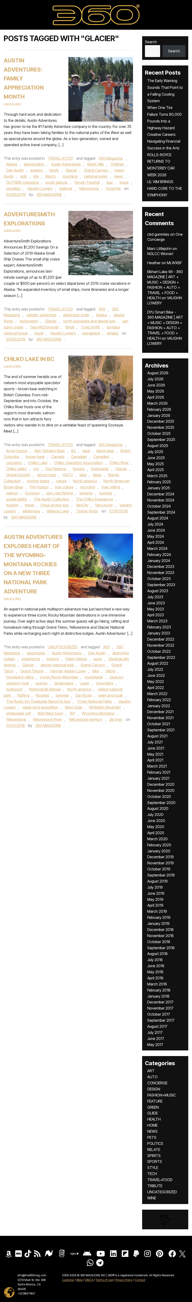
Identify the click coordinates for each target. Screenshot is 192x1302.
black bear (105, 450)
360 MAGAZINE (49, 194)
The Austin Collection (51, 499)
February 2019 (158, 917)
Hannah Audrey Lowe (68, 671)
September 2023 (161, 584)
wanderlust (91, 333)
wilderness (31, 511)
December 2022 (160, 639)
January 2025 (158, 488)
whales (112, 333)
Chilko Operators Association (78, 462)
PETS (151, 1137)
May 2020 (155, 826)
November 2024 (160, 500)
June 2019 (155, 893)
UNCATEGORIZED (63, 647)
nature (61, 481)
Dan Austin (15, 170)
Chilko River (119, 462)
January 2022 (158, 705)
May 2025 (155, 464)
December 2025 (160, 421)
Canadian (79, 456)
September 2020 (161, 802)
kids (23, 176)
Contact (140, 1280)
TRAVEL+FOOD (60, 158)
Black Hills (95, 164)
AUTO (152, 1077)
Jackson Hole (17, 683)
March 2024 (157, 548)
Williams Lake (58, 511)
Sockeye (32, 493)
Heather (154, 262)
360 (102, 309)
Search (151, 42)
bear (86, 450)
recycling (87, 487)
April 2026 (155, 397)
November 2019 (160, 863)
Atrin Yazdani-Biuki (49, 450)
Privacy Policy (124, 1280)
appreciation (34, 164)
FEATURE (154, 1101)
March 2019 (157, 911)
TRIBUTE (154, 1185)
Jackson (116, 677)
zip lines (115, 719)
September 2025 (161, 439)
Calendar (68, 1280)
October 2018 (158, 941)
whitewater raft (18, 713)
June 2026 (156, 385)
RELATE (153, 1149)
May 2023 (155, 609)
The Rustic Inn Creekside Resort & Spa (38, 701)
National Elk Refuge (45, 689)
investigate (94, 677)
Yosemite (113, 188)
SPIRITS (154, 1155)
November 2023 (160, 572)
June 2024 (156, 530)
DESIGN (153, 1089)
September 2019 (161, 875)
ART (151, 1070)
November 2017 (160, 1008)
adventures (36, 653)
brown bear (35, 456)
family (54, 170)
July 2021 (154, 742)
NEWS (152, 1131)
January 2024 (158, 560)
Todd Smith (90, 327)
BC (73, 450)
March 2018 (157, 984)
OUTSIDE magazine (22, 182)
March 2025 (157, 475)
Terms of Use (104, 1280)
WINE (151, 1198)
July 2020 (155, 814)
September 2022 (161, 657)
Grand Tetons (32, 671)
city (36, 468)
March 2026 (157, 403)
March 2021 (157, 766)
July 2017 (154, 1032)
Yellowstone (89, 188)
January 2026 (158, 415)
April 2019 (155, 905)
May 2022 (155, 681)
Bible (80, 1280)
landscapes (64, 683)
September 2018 (161, 947)
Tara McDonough (44, 327)
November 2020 (160, 790)
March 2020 (157, 839)
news (118, 176)
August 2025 (157, 445)
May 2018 (155, 972)
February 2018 (158, 990)
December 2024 (160, 494)
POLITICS (155, 1143)
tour (109, 182)
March (50, 176)
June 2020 (156, 820)
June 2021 (155, 748)
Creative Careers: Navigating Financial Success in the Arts (163, 141)
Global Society (18, 474)
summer (105, 493)
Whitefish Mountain (105, 707)
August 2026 (157, 373)
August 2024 (157, 518)
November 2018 (160, 935)
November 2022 (160, 645)
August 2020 (157, 808)
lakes (97, 474)
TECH (152, 1173)
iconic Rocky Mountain (59, 677)
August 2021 (157, 736)
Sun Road (83, 695)
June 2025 (156, 457)
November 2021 (160, 717)
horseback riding (20, 677)
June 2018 (155, 965)
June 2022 (156, 675)
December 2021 (160, 711)
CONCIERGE (157, 1083)
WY (72, 713)
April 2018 (155, 978)
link (36, 176)
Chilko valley (16, 468)
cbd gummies (158, 234)
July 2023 (155, 597)
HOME (152, 1125)
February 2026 (159, 409)
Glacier (71, 170)
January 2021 (158, 778)
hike (95, 671)
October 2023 (159, 578)
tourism (12, 505)
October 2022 (159, 651)
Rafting (23, 695)
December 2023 (160, 566)
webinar (65, 188)
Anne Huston (17, 450)
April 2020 (155, 832)
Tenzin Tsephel (87, 182)
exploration (29, 321)
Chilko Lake (38, 462)
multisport (14, 689)
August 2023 (157, 590)
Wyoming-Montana (98, 713)
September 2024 (161, 512)
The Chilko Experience (94, 499)
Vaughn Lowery (40, 188)
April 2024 (155, 542)
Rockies (42, 695)
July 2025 (155, 451)
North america (85, 481)
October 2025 (159, 433)
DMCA (89, 1280)
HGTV (68, 474)
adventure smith (76, 315)
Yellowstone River (47, 719)
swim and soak (110, 695)
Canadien (101, 456)
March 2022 (157, 693)
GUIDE (152, 1113)
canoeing (14, 462)
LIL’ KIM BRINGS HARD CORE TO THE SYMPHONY (164, 188)
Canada (57, 456)
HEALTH (154, 1119)
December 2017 (160, 1002)
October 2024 (159, 506)
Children (117, 164)
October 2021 (158, 723)
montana (70, 176)
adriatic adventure (41, 315)
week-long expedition (40, 707)
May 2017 (155, 1044)
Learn (84, 683)
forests (79, 468)
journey (42, 683)
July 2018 (155, 959)
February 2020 (159, 845)
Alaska (11, 164)
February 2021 (158, 772)
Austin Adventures (66, 164)
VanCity (82, 505)
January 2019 (158, 923)
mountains (104, 683)
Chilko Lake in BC (29, 359)
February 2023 (159, 627)
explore (36, 170)
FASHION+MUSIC (161, 1095)
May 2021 (155, 754)
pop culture (64, 487)
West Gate (73, 707)
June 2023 (156, 603)
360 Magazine (111, 158)
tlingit (70, 327)
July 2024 (155, 524)
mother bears (38, 481)
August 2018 (157, 953)
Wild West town (50, 713)
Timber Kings (86, 511)
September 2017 (160, 1020)
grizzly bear (46, 474)
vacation (13, 188)
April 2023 (155, 615)
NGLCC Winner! (160, 253)
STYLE (152, 1167)
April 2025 (155, 469)
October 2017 (158, 1014)
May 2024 (155, 536)
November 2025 (160, 427)
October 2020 (159, 796)
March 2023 (157, 621)
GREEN (153, 1107)
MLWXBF (174, 262)
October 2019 (158, 869)
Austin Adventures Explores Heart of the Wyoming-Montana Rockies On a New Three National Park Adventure (33, 564)
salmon (12, 493)
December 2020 (160, 784)
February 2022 (159, 699)
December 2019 (160, 857)
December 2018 (160, 929)
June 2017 (155, 1038)
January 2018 (158, 996)
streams (86, 493)
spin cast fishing (59, 493)
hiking (110, 671)
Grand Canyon (96, 170)
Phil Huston (39, 487)
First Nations (56, 468)
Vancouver (104, 505)
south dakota (56, 182)
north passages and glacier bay (89, 321)
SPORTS (154, 1161)
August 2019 (157, 881)
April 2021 (155, 760)
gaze (97, 658)
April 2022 (155, 687)
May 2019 (155, 899)
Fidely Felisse (76, 658)
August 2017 (157, 1026)
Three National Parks (94, 701)
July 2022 (155, 669)
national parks (95, 176)
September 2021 (160, 730)
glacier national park (57, 665)
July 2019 (155, 887)
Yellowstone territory (86, 719)
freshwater (100, 468)
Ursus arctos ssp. (55, 505)
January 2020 (158, 851)
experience (31, 658)
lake (83, 474)
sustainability (16, 499)
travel (124, 182)
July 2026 (155, 379)
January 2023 (158, 633)
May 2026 (155, 391)
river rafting (111, 487)
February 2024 (159, 554)
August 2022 (157, 663)
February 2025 (159, 482)
